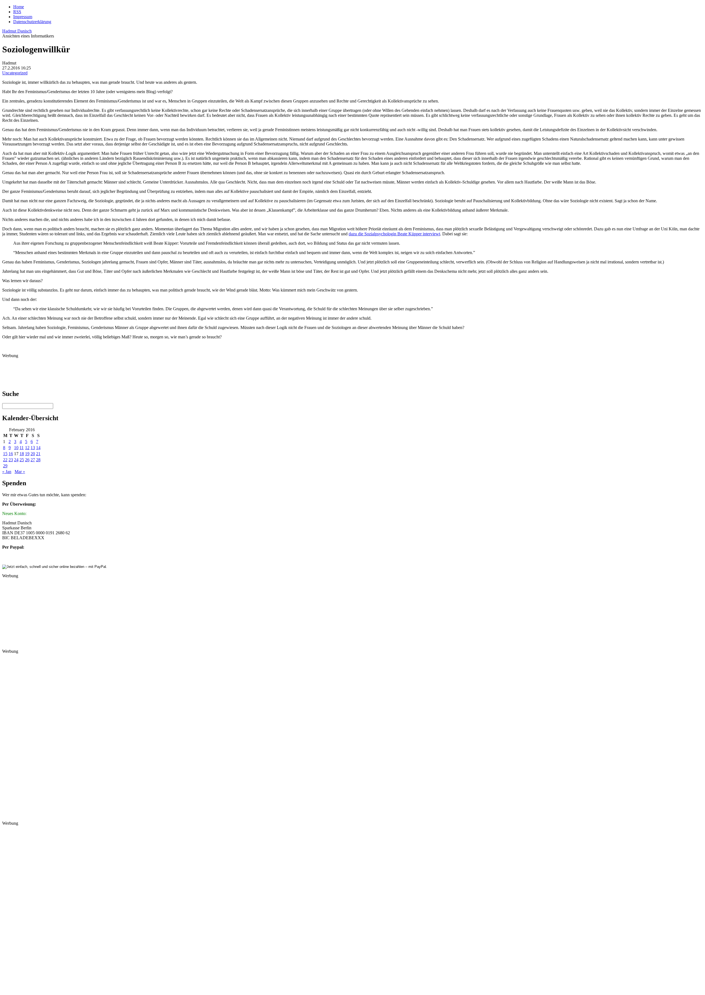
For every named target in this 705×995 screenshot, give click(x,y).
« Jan (6, 471)
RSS (17, 11)
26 (27, 459)
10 (16, 447)
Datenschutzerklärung (32, 21)
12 (27, 447)
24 (16, 459)
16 (11, 453)
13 (33, 447)
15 (5, 453)
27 (33, 459)
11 (22, 447)
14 (38, 447)
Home (18, 6)
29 (5, 465)
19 (27, 453)
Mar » (20, 471)
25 (22, 459)
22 (5, 459)
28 (38, 459)
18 (22, 453)
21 (38, 453)
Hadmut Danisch (17, 31)
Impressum (22, 16)
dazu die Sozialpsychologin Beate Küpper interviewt (394, 233)
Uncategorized (15, 73)
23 (11, 459)
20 (33, 453)
